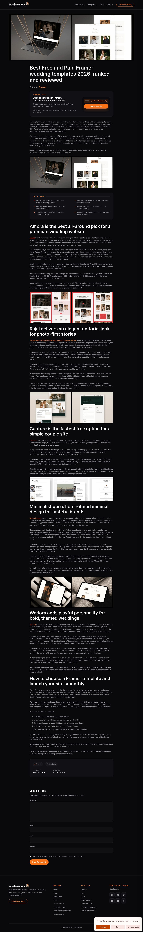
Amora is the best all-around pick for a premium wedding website (50, 201)
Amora (32, 238)
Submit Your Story (125, 5)
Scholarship (57, 897)
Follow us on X (86, 904)
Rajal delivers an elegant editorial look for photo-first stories (51, 207)
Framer (38, 764)
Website (32, 846)
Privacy (55, 893)
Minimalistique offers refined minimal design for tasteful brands (93, 201)
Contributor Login (59, 907)
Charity (55, 900)
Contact (84, 890)
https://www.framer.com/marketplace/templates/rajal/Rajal (53, 340)
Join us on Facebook (88, 911)
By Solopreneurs (17, 4)
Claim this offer (96, 106)
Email (32, 836)
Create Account (58, 904)
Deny (118, 927)
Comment (33, 800)
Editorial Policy (58, 914)
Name (32, 825)
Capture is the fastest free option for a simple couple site (50, 213)
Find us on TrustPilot (89, 907)
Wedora (33, 624)
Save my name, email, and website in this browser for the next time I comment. (58, 856)
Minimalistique (35, 518)
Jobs (83, 897)
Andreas (42, 87)
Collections (51, 764)
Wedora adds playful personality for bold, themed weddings (92, 207)
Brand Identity (86, 900)
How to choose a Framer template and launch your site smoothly (93, 213)
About (83, 893)
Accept (103, 927)
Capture (33, 440)
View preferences (133, 927)
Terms (55, 890)
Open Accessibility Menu (62, 911)
